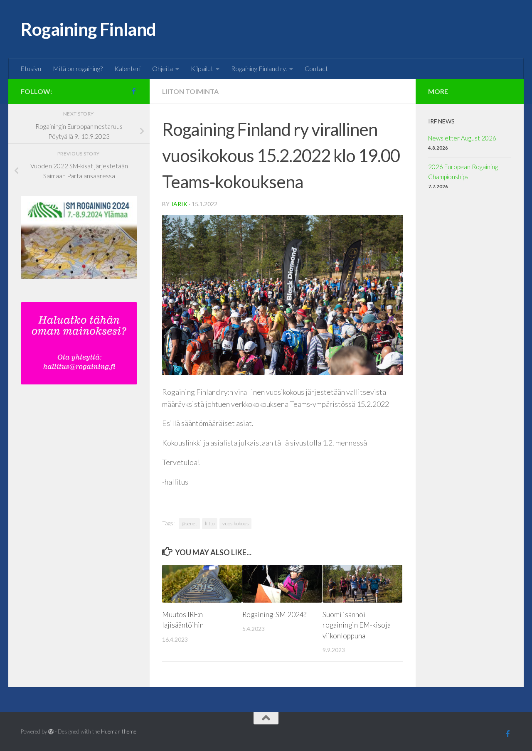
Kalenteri (127, 68)
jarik (179, 203)
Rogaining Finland (88, 29)
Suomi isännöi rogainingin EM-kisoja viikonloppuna (357, 625)
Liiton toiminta (190, 91)
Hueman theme (118, 731)
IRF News (441, 121)
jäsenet (189, 523)
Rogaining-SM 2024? (274, 614)
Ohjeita (162, 68)
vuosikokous (235, 523)
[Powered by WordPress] (51, 731)
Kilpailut (202, 68)
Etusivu (30, 68)
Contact (316, 68)
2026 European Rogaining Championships (463, 171)
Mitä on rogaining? (78, 68)
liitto (209, 523)
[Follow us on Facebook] (134, 91)
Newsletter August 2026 (462, 138)
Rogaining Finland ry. (259, 68)
